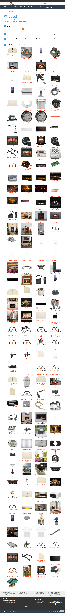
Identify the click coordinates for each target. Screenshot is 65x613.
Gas (12, 6)
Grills (40, 6)
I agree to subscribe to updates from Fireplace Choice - (9, 602)
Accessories (6, 8)
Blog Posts (21, 607)
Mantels (25, 6)
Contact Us (21, 601)
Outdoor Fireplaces (31, 6)
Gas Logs (15, 6)
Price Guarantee (22, 604)
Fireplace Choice (8, 611)
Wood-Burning (20, 6)
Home (5, 6)
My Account (58, 0)
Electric (9, 6)
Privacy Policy (27, 600)
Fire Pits (37, 6)
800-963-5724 (48, 11)
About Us (21, 600)
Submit (14, 600)
